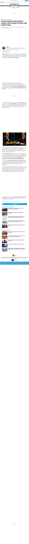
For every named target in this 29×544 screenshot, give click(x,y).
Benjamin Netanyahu (7, 201)
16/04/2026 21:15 (8, 49)
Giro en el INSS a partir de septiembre (8, 2)
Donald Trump (13, 201)
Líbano (20, 201)
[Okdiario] (14, 4)
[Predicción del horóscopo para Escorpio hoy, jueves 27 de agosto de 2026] (5, 245)
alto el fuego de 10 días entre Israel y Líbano (15, 53)
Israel (17, 201)
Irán (15, 201)
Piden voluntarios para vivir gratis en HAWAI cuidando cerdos (18, 2)
